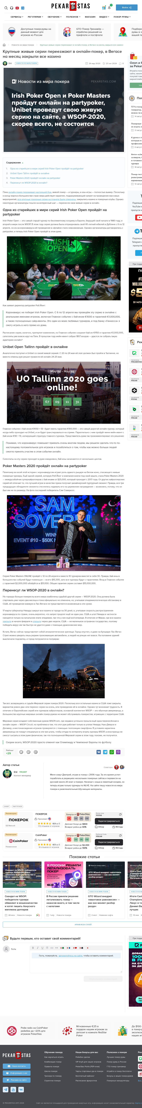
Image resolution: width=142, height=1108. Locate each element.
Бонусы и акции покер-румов (120, 1076)
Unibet (6, 806)
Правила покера (51, 1066)
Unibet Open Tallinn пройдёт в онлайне (29, 173)
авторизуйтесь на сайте (70, 955)
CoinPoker (41, 835)
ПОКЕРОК (41, 814)
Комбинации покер (52, 1062)
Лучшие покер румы (116, 1057)
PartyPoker (17, 806)
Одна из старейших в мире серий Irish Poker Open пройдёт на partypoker (46, 168)
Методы (119, 827)
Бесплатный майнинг (85, 1076)
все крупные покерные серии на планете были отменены (46, 199)
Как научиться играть (54, 1057)
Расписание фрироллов (86, 1080)
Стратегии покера (52, 1080)
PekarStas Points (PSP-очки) (87, 1066)
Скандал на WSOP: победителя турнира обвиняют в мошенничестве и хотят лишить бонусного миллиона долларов (21, 903)
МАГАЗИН (90, 17)
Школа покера (50, 1071)
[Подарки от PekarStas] (103, 7)
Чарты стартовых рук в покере (89, 1071)
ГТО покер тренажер (116, 1066)
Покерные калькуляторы (118, 1080)
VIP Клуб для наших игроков (88, 1062)
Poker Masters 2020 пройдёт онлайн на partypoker (35, 178)
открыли (37, 621)
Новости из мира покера (23, 45)
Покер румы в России (116, 1062)
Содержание (13, 162)
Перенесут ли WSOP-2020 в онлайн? (28, 182)
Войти (125, 8)
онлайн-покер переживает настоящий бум (29, 192)
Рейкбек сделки (83, 1057)
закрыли (7, 621)
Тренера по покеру (53, 1076)
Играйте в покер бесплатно (119, 1071)
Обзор (101, 827)
